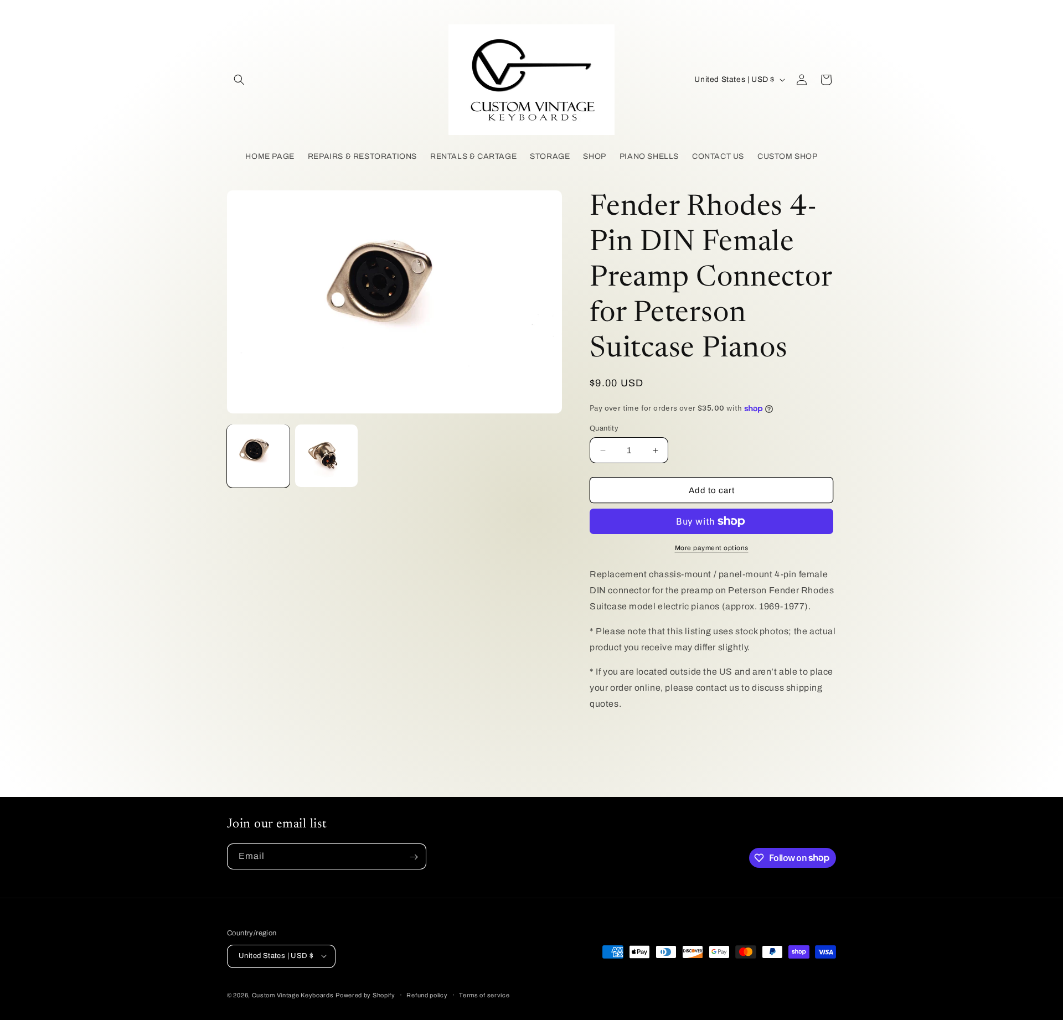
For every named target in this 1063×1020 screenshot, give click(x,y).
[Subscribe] (413, 857)
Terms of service (484, 994)
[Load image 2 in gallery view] (326, 455)
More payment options (712, 548)
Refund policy (426, 994)
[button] (239, 80)
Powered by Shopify (365, 994)
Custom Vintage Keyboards (293, 994)
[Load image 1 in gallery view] (258, 455)
